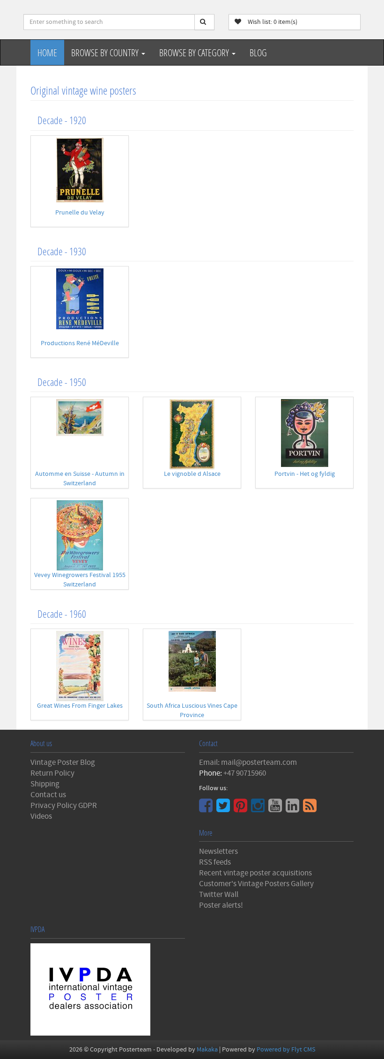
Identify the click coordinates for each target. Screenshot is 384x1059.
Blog (258, 52)
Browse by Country (105, 52)
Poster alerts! (221, 905)
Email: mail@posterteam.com (248, 762)
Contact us (48, 795)
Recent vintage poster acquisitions (255, 873)
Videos (41, 816)
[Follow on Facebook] (207, 809)
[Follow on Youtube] (276, 809)
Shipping (44, 784)
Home (47, 52)
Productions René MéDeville (80, 343)
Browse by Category (195, 52)
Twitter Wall (218, 894)
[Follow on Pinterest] (242, 809)
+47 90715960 (244, 773)
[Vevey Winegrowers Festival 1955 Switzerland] (79, 535)
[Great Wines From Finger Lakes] (79, 666)
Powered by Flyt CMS (286, 1049)
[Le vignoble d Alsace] (192, 434)
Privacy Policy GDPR (63, 805)
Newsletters (218, 851)
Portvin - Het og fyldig (304, 474)
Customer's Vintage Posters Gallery (256, 884)
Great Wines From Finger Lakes (80, 706)
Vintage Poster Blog (62, 762)
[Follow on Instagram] (259, 809)
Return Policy (52, 773)
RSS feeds (215, 862)
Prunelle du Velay (79, 212)
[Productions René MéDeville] (79, 298)
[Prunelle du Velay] (79, 170)
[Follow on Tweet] (224, 809)
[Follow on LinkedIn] (294, 809)
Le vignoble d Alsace (192, 474)
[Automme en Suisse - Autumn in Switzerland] (79, 417)
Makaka (207, 1049)
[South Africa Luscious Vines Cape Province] (192, 661)
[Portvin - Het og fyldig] (304, 433)
